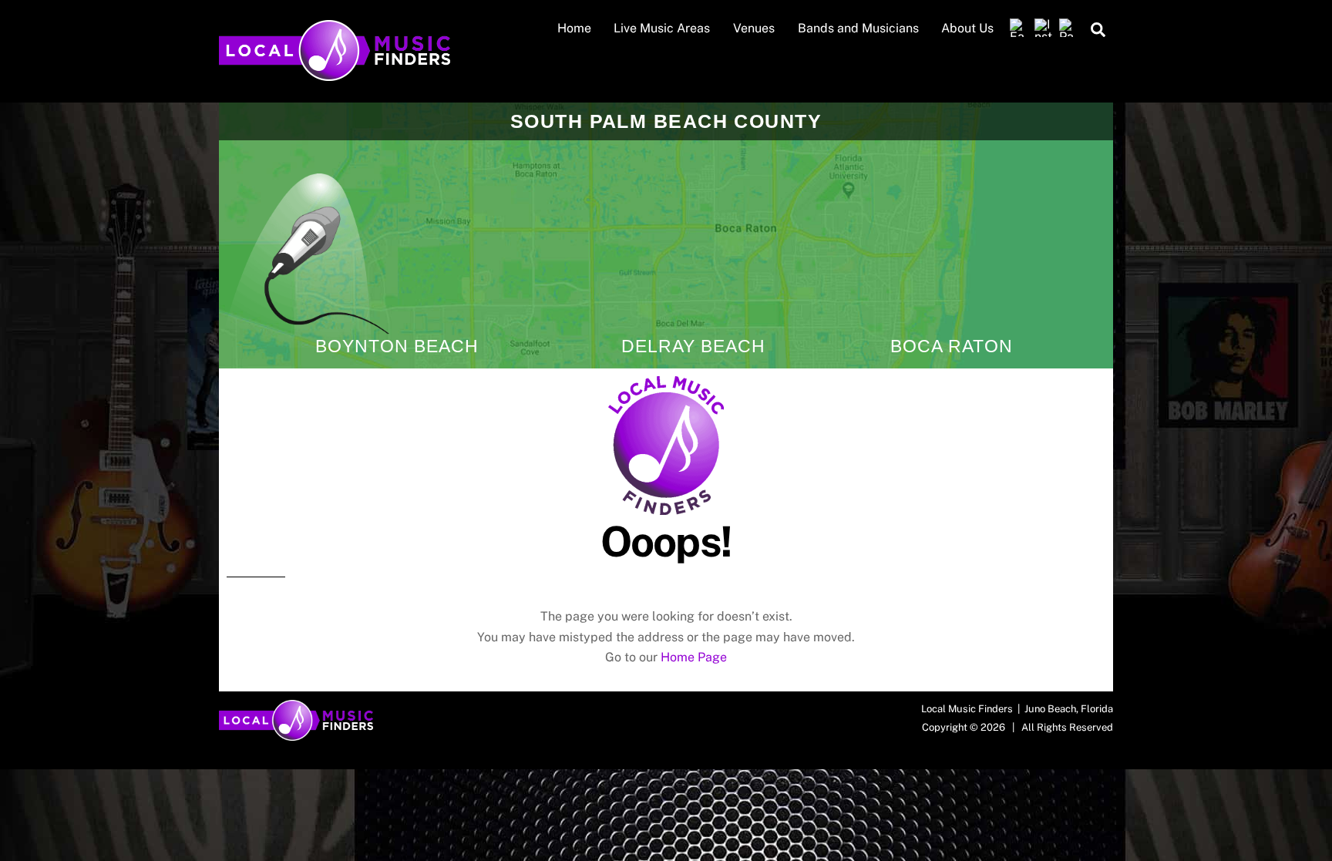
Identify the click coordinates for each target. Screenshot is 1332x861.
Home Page (694, 657)
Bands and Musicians (858, 28)
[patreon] (1068, 28)
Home (574, 28)
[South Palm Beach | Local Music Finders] (334, 73)
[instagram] (1043, 28)
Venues (754, 28)
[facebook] (1019, 28)
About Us (967, 28)
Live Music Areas (662, 28)
